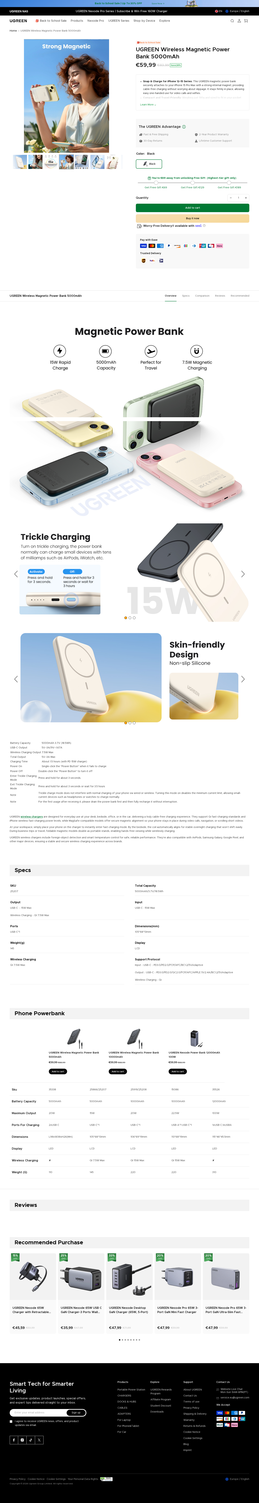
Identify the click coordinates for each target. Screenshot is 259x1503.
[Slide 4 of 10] (35, 162)
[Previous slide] (14, 96)
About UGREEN (192, 1390)
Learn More (147, 105)
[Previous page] (17, 573)
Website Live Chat (232, 1389)
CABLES (122, 1408)
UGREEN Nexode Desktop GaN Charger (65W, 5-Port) (128, 1310)
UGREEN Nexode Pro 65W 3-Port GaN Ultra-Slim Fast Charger (226, 1310)
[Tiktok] (31, 1440)
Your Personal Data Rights (83, 1479)
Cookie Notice (191, 1432)
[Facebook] (14, 1440)
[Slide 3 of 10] (20, 162)
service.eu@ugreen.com (235, 1397)
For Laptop (124, 1420)
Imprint (187, 1450)
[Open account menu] (239, 20)
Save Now (157, 3)
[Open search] (232, 20)
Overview (171, 296)
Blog (186, 1444)
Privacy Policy (191, 1408)
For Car (122, 1432)
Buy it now (192, 218)
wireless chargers (32, 817)
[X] (39, 1440)
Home (13, 31)
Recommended (240, 296)
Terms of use (191, 1402)
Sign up (76, 1412)
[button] (204, 225)
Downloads (157, 1412)
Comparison (202, 296)
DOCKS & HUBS (127, 1402)
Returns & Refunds (194, 1426)
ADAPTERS (124, 1414)
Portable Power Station (131, 1390)
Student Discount (160, 1406)
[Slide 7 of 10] (82, 162)
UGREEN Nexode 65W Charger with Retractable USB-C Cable (31, 1310)
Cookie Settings (192, 1438)
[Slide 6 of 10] (66, 162)
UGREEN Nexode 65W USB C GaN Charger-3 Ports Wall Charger (81, 1310)
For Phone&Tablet (128, 1426)
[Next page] (242, 573)
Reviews (220, 296)
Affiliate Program (160, 1399)
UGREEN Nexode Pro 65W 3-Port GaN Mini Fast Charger (177, 1310)
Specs (186, 296)
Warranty (189, 1420)
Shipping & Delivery (194, 1414)
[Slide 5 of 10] (51, 162)
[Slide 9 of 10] (113, 162)
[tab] (125, 618)
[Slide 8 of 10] (97, 162)
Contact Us (190, 1396)
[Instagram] (22, 1440)
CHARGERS (124, 1396)
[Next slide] (119, 96)
